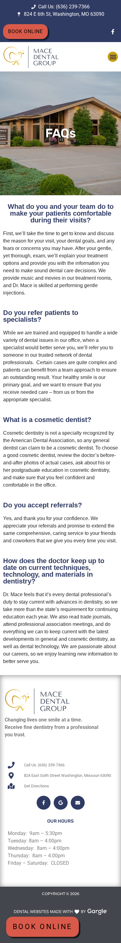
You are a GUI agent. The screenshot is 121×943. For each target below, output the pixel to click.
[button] (113, 57)
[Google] (61, 803)
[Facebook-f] (112, 31)
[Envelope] (78, 803)
